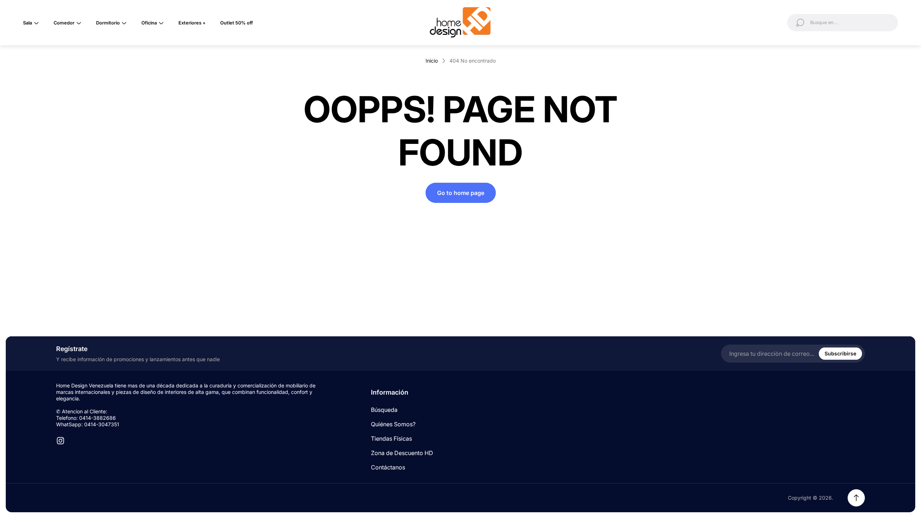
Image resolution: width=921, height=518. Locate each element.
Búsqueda (384, 409)
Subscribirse (840, 353)
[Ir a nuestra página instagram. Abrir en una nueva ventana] (60, 440)
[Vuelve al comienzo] (856, 497)
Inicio (432, 61)
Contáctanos (388, 467)
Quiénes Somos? (393, 424)
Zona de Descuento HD (402, 452)
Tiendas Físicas (391, 438)
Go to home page (460, 192)
